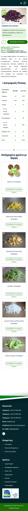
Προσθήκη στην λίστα (17, 42)
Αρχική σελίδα (5, 47)
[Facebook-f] (3, 433)
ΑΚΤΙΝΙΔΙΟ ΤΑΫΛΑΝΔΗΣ (14, 286)
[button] (21, 3)
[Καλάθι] (24, 3)
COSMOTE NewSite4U (18, 505)
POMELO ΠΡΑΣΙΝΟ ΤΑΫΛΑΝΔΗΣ (14, 356)
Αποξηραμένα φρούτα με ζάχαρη (14, 156)
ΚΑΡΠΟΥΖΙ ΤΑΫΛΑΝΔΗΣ (14, 182)
